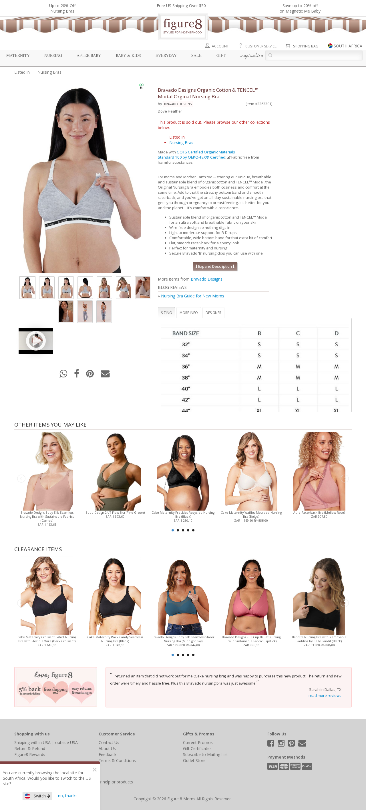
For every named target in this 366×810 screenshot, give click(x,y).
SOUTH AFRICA (348, 46)
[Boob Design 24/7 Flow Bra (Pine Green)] (115, 470)
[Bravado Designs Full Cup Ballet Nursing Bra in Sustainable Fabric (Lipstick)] (251, 595)
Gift (221, 55)
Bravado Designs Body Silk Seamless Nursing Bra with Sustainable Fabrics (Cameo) (47, 517)
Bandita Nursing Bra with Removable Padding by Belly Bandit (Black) (319, 639)
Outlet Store (194, 760)
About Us (107, 748)
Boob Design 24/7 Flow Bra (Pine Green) (115, 513)
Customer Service (261, 46)
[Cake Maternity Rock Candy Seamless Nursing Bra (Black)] (115, 595)
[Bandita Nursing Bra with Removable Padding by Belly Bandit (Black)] (319, 595)
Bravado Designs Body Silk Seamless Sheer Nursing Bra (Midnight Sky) (183, 639)
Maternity (18, 55)
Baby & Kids (128, 55)
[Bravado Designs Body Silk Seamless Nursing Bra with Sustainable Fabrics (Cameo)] (47, 470)
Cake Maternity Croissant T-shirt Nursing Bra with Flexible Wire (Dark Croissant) (46, 639)
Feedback (107, 754)
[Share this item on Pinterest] (90, 375)
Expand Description (215, 266)
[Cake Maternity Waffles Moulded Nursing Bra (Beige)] (251, 470)
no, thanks (67, 795)
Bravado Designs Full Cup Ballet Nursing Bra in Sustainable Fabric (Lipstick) (251, 639)
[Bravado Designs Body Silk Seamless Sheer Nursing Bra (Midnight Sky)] (183, 595)
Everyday (166, 55)
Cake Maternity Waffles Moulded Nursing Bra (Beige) (251, 515)
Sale (196, 55)
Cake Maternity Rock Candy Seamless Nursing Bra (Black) (115, 639)
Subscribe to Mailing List (205, 754)
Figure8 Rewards (29, 754)
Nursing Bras (49, 72)
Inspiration (251, 56)
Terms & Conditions (117, 760)
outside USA (66, 742)
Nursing (53, 55)
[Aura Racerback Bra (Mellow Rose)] (319, 470)
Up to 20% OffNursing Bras (62, 8)
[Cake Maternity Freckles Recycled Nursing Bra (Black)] (183, 470)
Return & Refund (29, 748)
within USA (41, 742)
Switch (38, 796)
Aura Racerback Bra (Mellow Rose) (319, 513)
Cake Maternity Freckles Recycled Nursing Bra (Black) (183, 515)
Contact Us (109, 742)
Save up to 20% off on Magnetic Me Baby (300, 8)
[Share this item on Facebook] (77, 375)
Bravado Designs (178, 104)
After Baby (89, 55)
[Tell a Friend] (105, 375)
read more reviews (325, 695)
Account (220, 46)
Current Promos (198, 742)
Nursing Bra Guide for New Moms (192, 296)
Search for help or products (107, 782)
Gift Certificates (197, 748)
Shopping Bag (305, 46)
